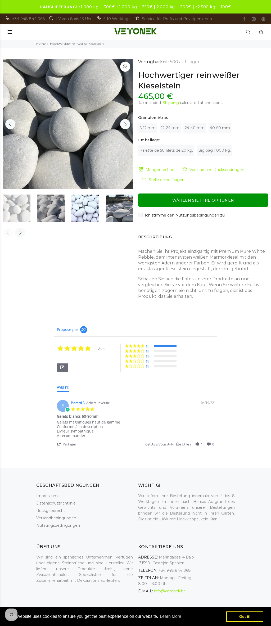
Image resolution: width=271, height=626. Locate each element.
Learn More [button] (170, 616)
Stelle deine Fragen (166, 179)
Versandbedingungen (56, 518)
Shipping (171, 102)
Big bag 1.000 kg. (214, 150)
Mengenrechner (161, 169)
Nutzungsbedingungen (58, 525)
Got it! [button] (245, 616)
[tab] (63, 388)
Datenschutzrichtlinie (56, 503)
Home (41, 44)
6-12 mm (147, 127)
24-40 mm (195, 127)
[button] (62, 367)
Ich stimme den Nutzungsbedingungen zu (185, 215)
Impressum (47, 495)
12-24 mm (170, 127)
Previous (10, 124)
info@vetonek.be (170, 591)
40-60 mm (220, 127)
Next (125, 124)
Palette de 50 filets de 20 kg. (166, 150)
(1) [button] (147, 346)
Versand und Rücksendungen (216, 169)
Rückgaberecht (50, 510)
